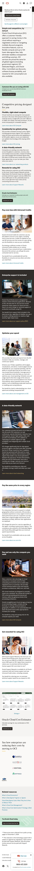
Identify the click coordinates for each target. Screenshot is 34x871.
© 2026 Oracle (5, 854)
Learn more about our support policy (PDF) (15, 321)
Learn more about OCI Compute (11, 125)
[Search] (20, 3)
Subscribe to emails (6, 860)
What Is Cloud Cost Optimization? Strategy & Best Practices (17, 809)
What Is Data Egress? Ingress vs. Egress (14, 798)
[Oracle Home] (7, 3)
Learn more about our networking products (15, 164)
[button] (3, 3)
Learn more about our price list (11, 540)
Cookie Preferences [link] (6, 857)
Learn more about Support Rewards (13, 185)
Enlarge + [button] (17, 713)
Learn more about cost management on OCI (15, 393)
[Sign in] (27, 3)
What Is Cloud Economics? (10, 795)
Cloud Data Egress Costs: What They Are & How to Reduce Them (16, 801)
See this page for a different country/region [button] (16, 24)
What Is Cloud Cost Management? (12, 805)
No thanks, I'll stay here (11, 19)
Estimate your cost (7, 728)
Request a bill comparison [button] (9, 94)
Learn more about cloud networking (13, 473)
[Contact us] (31, 3)
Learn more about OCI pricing (11, 144)
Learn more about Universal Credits (12, 263)
